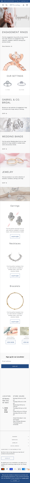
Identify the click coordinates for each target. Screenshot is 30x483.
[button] (2, 17)
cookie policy (25, 478)
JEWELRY (15, 442)
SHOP (3, 113)
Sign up (7, 458)
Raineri (14, 436)
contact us (24, 1)
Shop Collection (6, 46)
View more (10, 342)
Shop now (15, 237)
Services (15, 439)
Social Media (15, 445)
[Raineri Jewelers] (15, 5)
